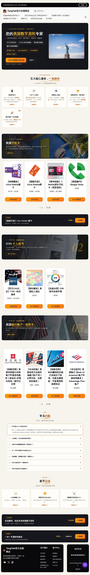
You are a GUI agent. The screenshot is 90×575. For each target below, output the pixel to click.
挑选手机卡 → (10, 153)
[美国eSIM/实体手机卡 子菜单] (19, 15)
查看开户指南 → (11, 334)
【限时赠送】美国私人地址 (34, 290)
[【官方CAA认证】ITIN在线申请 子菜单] (47, 15)
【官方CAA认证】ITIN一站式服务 (13, 291)
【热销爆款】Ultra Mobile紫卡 (13, 184)
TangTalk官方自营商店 (18, 11)
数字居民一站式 (11, 50)
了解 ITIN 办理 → (11, 254)
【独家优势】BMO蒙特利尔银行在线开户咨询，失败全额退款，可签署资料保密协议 (55, 376)
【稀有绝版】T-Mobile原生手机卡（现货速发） (55, 184)
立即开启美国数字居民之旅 (16, 60)
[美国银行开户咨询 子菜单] (16, 18)
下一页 (48, 207)
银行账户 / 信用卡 (11, 54)
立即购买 (80, 220)
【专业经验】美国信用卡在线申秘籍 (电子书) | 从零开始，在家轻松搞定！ (34, 375)
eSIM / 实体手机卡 (22, 50)
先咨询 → (31, 60)
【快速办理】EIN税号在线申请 (55, 290)
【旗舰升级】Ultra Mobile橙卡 (34, 184)
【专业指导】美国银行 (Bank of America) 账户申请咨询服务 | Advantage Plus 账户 (77, 376)
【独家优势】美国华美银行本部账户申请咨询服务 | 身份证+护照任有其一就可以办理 (13, 376)
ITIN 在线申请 (33, 50)
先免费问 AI (68, 536)
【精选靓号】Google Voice (76, 183)
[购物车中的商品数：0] (85, 17)
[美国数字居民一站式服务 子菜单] (69, 15)
